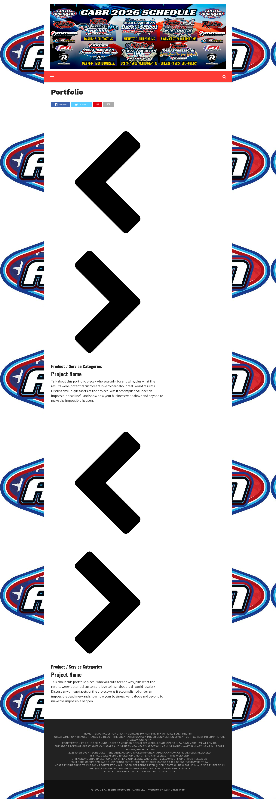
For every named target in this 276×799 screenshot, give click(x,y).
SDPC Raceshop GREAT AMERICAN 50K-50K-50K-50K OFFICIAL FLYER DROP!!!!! (143, 733)
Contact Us (167, 771)
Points (108, 771)
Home (87, 733)
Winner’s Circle (128, 771)
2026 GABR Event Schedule (86, 752)
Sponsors (149, 771)
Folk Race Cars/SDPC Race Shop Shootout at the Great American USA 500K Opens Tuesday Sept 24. (139, 762)
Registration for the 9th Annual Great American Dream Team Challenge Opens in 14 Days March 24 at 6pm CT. (139, 743)
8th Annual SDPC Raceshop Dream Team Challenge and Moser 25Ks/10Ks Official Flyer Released (139, 758)
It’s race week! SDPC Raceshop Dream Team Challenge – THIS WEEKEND (139, 755)
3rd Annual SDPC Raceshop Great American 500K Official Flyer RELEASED (160, 752)
